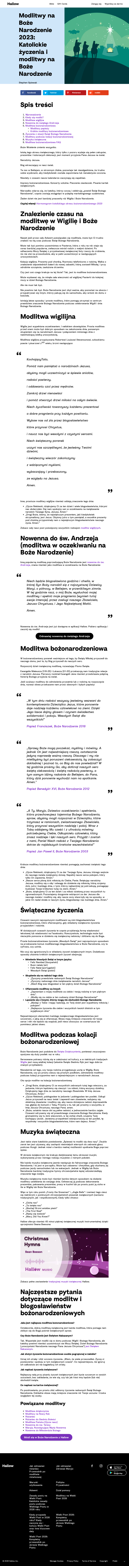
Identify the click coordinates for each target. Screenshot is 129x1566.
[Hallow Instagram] (101, 1466)
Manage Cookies (56, 1561)
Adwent (33, 1490)
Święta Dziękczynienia (68, 1051)
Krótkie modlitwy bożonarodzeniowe (49, 131)
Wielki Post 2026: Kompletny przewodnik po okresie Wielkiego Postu (65, 1520)
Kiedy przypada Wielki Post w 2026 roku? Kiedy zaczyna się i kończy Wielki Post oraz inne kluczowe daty (39, 1523)
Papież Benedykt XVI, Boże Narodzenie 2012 (58, 788)
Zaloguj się (96, 4)
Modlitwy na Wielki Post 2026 (66, 1497)
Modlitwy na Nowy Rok (37, 1413)
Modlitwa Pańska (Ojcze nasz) (41, 1422)
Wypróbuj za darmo (114, 4)
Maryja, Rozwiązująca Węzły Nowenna (45, 1427)
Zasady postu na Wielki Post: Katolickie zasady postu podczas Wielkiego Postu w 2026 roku (39, 1502)
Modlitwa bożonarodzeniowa (40, 125)
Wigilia (23, 1062)
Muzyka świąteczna (35, 139)
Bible (52, 4)
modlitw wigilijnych (90, 527)
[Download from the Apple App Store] (116, 1467)
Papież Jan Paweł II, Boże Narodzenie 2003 (57, 851)
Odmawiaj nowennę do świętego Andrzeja (64, 636)
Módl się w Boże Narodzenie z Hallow (46, 1437)
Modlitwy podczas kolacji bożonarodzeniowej (49, 136)
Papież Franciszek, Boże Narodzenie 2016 (56, 726)
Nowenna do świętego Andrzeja (42, 122)
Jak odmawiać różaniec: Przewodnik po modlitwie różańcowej (37, 1471)
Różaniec (30, 1416)
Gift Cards (62, 4)
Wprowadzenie (33, 114)
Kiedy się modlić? (34, 117)
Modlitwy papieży (39, 128)
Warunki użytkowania (35, 1483)
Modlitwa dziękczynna (37, 1411)
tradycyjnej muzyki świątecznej (65, 1281)
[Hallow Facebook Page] (93, 1466)
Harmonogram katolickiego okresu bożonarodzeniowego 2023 (69, 203)
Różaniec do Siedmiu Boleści (40, 1419)
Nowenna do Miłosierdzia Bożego (42, 1430)
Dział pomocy (63, 1490)
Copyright (104, 1561)
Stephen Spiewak (28, 82)
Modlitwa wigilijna (34, 120)
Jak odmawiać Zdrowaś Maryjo (64, 1467)
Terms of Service (89, 1561)
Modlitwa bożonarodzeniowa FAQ (43, 142)
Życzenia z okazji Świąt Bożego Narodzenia (48, 134)
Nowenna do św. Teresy (38, 1424)
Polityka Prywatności (62, 1483)
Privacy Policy (72, 1561)
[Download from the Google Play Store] (116, 1473)
